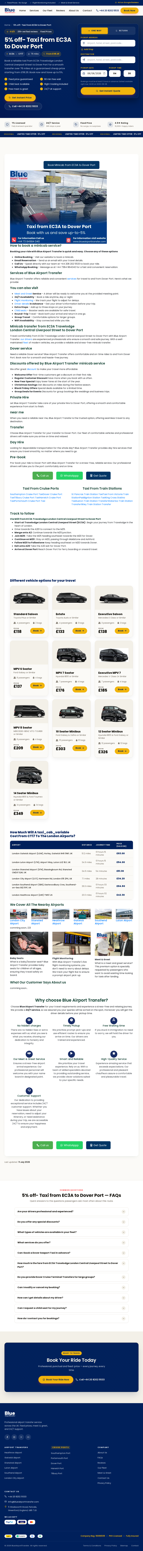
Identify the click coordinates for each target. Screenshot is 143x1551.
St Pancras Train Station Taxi (87, 494)
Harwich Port (57, 1468)
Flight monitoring (24, 300)
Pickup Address (89, 37)
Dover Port (56, 1463)
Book (36, 630)
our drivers (26, 339)
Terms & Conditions (92, 1545)
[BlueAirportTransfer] (9, 10)
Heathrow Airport (13, 1452)
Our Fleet (47, 10)
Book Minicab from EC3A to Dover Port (71, 165)
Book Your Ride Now (57, 1379)
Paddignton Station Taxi (92, 497)
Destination (87, 54)
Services (34, 10)
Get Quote (99, 475)
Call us (44, 475)
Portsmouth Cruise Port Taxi (29, 501)
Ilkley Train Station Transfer (96, 504)
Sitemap (124, 1545)
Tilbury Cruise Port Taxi (26, 497)
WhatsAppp (71, 475)
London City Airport (14, 1478)
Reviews (60, 10)
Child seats (21, 310)
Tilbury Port (56, 1473)
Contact (87, 10)
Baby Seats (16, 958)
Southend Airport (13, 1472)
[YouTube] (28, 1437)
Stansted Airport (13, 1462)
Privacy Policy (104, 1483)
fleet (25, 342)
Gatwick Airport (12, 1457)
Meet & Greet (102, 959)
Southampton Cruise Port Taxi (26, 494)
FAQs (100, 1457)
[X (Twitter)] (21, 1437)
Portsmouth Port (59, 1458)
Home (22, 10)
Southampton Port (60, 1453)
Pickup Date (87, 68)
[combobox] (111, 43)
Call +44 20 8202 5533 (25, 106)
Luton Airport (11, 1467)
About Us (74, 10)
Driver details (22, 303)
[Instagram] (14, 1437)
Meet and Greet (23, 293)
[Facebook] (7, 1437)
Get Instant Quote (109, 91)
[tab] (94, 31)
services (71, 278)
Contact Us (103, 1478)
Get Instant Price (22, 97)
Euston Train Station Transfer (92, 501)
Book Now (129, 10)
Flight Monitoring (62, 958)
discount (31, 369)
